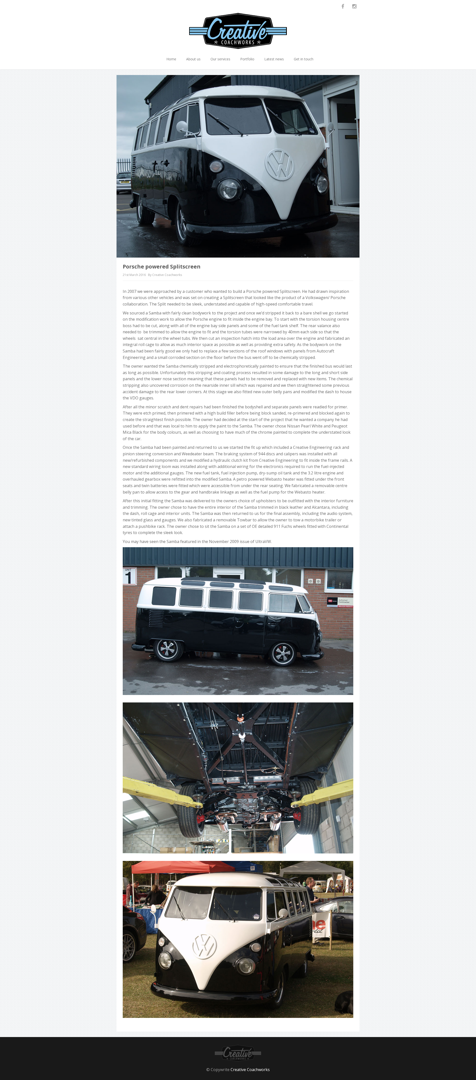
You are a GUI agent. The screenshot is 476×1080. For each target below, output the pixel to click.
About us (193, 59)
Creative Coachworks (250, 1069)
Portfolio (247, 59)
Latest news (274, 59)
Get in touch (303, 59)
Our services (220, 59)
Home (171, 59)
